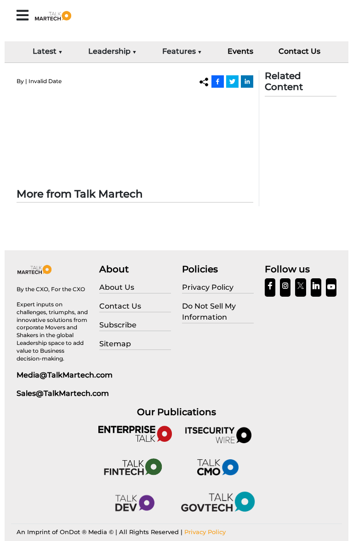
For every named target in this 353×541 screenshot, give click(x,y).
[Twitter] (232, 81)
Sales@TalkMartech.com (63, 393)
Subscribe (118, 325)
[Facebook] (217, 81)
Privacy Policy (205, 531)
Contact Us (299, 51)
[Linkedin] (247, 81)
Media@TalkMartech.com (65, 375)
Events (240, 51)
